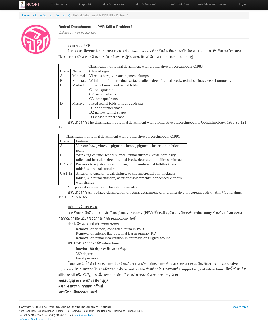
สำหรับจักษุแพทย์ (146, 4)
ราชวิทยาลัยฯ (58, 4)
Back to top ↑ (240, 307)
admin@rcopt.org (84, 315)
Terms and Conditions (31, 319)
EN (49, 319)
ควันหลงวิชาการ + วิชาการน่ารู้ (51, 15)
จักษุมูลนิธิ (85, 4)
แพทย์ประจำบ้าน (178, 4)
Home (26, 15)
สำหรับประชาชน (113, 4)
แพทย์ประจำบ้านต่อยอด (212, 4)
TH (44, 319)
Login (242, 4)
